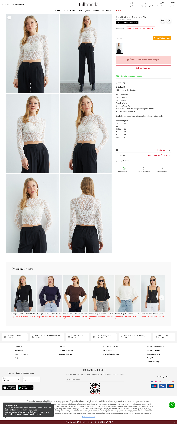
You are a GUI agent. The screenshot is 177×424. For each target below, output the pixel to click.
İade (138, 150)
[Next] (161, 297)
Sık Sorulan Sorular (66, 350)
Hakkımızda (19, 350)
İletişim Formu (108, 350)
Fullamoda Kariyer (21, 354)
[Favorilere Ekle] (168, 20)
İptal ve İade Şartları (111, 354)
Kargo (144, 155)
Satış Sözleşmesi (153, 354)
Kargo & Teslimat (65, 354)
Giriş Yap (143, 6)
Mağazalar (19, 358)
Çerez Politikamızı (13, 414)
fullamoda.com (21, 408)
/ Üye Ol (150, 6)
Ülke (4, 378)
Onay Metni (151, 358)
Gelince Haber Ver (143, 68)
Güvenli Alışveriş (153, 361)
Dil (24, 378)
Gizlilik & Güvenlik (153, 350)
